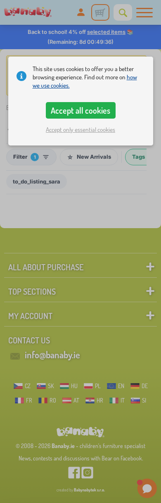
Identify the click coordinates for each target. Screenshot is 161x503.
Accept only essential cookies (80, 129)
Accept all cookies (80, 110)
